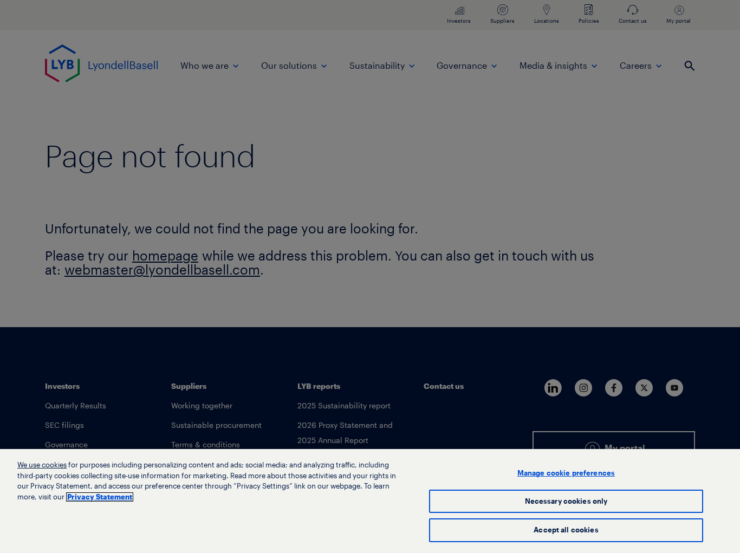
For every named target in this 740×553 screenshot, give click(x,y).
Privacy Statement (99, 496)
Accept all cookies (566, 530)
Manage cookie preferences (566, 473)
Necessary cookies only (566, 501)
